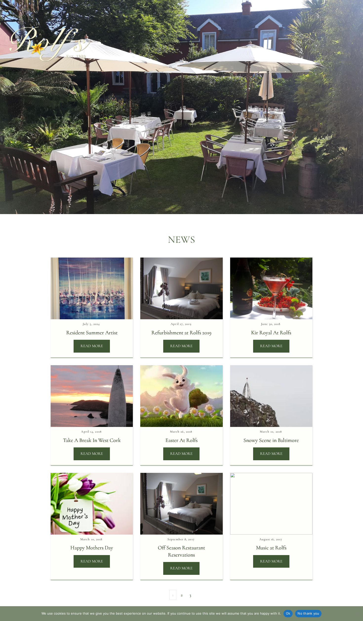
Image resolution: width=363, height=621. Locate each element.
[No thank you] (356, 613)
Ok (288, 613)
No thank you (308, 613)
